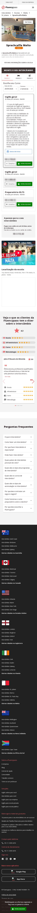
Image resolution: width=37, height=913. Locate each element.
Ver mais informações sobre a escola (18, 62)
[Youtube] (15, 859)
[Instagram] (7, 859)
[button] (19, 48)
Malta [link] (25, 13)
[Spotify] (11, 859)
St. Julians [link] (5, 15)
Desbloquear (26, 163)
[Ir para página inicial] (10, 7)
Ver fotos (28, 22)
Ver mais (7, 376)
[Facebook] (3, 859)
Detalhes (12, 163)
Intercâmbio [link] (6, 13)
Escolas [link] (17, 13)
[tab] (9, 2)
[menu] (33, 7)
